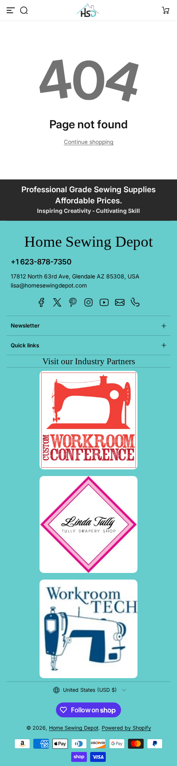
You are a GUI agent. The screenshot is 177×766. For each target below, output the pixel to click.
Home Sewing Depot (73, 728)
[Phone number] (135, 302)
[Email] (120, 302)
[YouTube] (104, 302)
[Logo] (88, 10)
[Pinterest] (73, 302)
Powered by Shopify (126, 728)
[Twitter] (57, 302)
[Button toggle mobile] (11, 10)
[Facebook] (42, 302)
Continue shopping (89, 142)
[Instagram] (88, 302)
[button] (24, 10)
